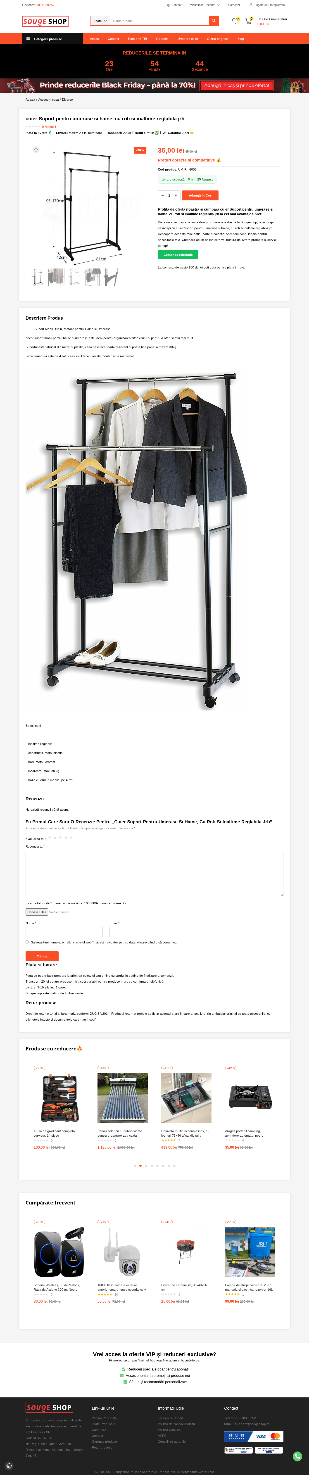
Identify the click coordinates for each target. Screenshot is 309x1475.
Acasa (94, 38)
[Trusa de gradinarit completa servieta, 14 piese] (59, 1098)
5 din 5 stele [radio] (72, 838)
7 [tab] (169, 1166)
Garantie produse (104, 1441)
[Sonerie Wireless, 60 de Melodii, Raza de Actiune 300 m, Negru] (59, 1252)
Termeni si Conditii (171, 1418)
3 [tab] (146, 1166)
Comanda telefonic (178, 255)
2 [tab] (140, 1166)
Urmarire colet (188, 38)
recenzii (49, 126)
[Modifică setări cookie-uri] (9, 1465)
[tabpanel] (59, 1109)
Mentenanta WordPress (197, 1472)
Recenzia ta (35, 846)
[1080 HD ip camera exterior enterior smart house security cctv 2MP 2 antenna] (122, 1252)
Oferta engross (217, 38)
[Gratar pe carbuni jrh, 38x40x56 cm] (186, 1252)
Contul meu (100, 1429)
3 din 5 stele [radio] (61, 838)
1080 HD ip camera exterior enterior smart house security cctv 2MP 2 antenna (121, 1289)
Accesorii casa (48, 99)
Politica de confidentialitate (177, 1423)
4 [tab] (152, 1166)
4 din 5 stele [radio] (67, 838)
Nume (31, 923)
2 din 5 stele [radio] (56, 838)
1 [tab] (135, 1166)
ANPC (162, 1435)
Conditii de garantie (172, 1441)
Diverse (67, 99)
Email (114, 923)
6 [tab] (163, 1166)
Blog (241, 38)
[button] (100, 20)
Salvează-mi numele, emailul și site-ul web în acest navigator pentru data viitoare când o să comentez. (104, 942)
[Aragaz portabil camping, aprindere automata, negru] (250, 1098)
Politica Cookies (169, 1429)
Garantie (162, 38)
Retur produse (102, 1447)
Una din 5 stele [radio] (50, 838)
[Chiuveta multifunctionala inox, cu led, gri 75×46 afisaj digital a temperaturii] (186, 1098)
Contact (113, 38)
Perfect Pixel (167, 1472)
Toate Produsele (103, 1423)
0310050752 (247, 1418)
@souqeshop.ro (258, 1423)
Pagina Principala (104, 1418)
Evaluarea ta (36, 839)
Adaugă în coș (200, 195)
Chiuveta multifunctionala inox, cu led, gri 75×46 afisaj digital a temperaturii (185, 1135)
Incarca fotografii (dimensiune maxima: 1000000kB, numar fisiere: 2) (76, 903)
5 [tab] (157, 1166)
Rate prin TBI (137, 38)
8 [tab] (174, 1166)
